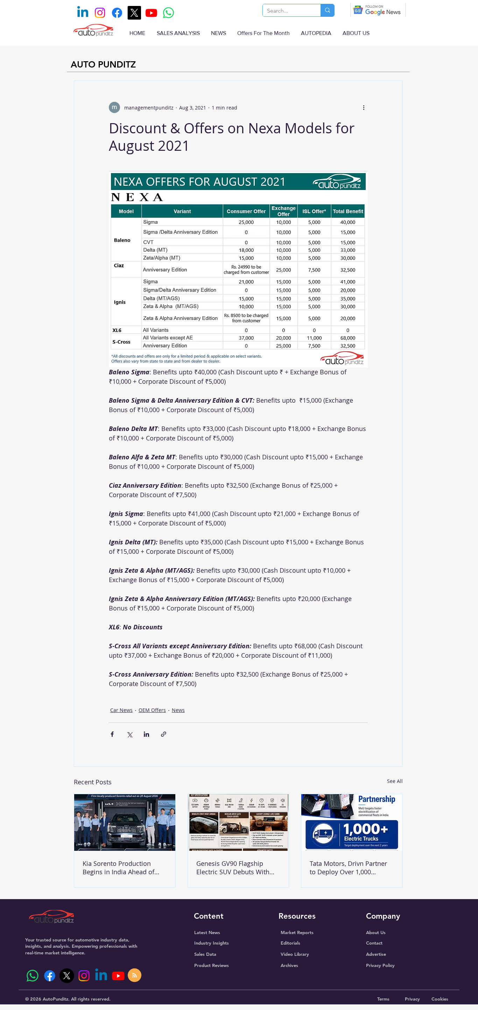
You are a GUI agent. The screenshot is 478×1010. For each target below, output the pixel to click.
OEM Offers (152, 710)
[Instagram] (100, 13)
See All (395, 781)
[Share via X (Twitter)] (129, 734)
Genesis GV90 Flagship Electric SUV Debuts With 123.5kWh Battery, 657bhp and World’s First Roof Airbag (234, 867)
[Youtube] (151, 13)
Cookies (439, 999)
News (178, 710)
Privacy (412, 999)
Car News (121, 710)
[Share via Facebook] (112, 734)
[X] (134, 13)
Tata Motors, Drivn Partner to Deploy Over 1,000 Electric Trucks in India (348, 867)
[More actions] (363, 107)
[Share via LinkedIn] (146, 734)
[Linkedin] (83, 13)
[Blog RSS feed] (134, 975)
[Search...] (327, 10)
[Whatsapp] (168, 13)
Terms (383, 999)
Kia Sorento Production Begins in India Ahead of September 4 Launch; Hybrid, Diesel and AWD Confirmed (118, 867)
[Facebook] (117, 13)
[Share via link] (163, 734)
